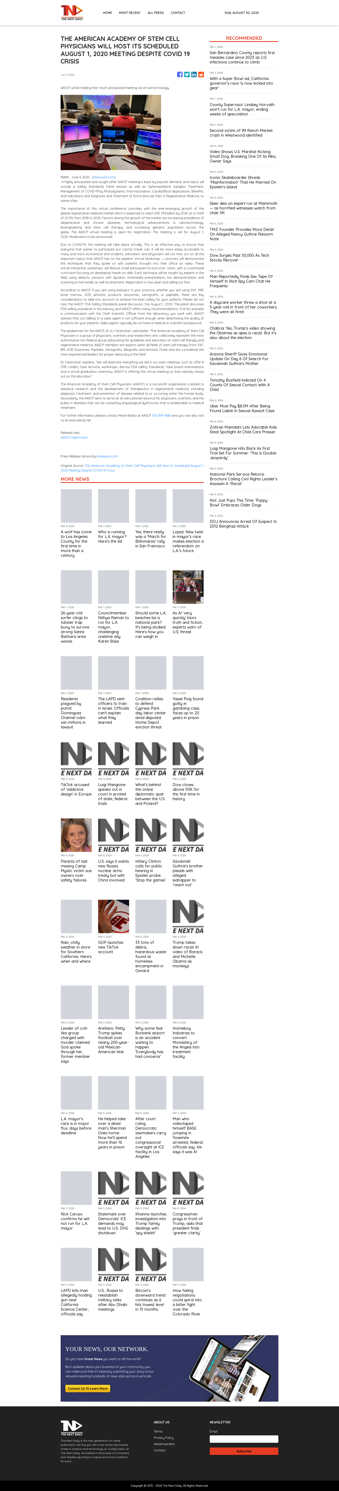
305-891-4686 (161, 415)
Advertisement (164, 1444)
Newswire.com (104, 177)
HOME (107, 13)
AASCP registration (74, 437)
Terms (158, 1431)
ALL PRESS (156, 13)
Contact (160, 1450)
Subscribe (244, 1451)
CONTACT (178, 13)
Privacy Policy (164, 1438)
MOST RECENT (130, 13)
